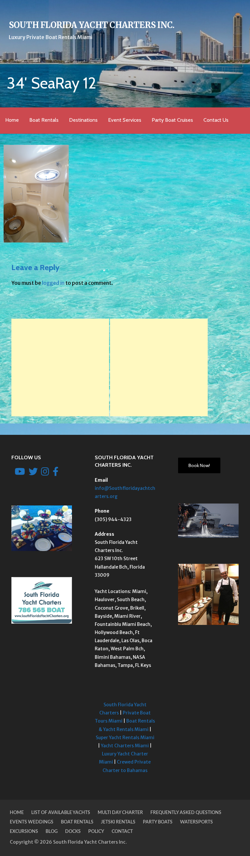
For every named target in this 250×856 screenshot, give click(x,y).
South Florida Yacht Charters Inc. (91, 25)
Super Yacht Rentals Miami (125, 737)
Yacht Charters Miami (125, 746)
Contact (122, 831)
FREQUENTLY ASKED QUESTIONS (185, 812)
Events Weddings (31, 822)
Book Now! (199, 465)
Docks (73, 831)
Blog (52, 831)
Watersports (196, 822)
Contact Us (216, 120)
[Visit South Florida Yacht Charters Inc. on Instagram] (45, 473)
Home (12, 120)
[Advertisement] (60, 367)
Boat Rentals (44, 120)
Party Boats (158, 822)
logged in (53, 283)
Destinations (83, 120)
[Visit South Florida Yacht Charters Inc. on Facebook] (56, 473)
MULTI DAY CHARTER (120, 812)
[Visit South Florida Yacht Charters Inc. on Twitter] (33, 473)
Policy (96, 831)
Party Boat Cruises (172, 120)
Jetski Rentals (118, 822)
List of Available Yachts (60, 812)
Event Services (124, 120)
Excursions (24, 831)
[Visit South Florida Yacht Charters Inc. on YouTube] (20, 473)
